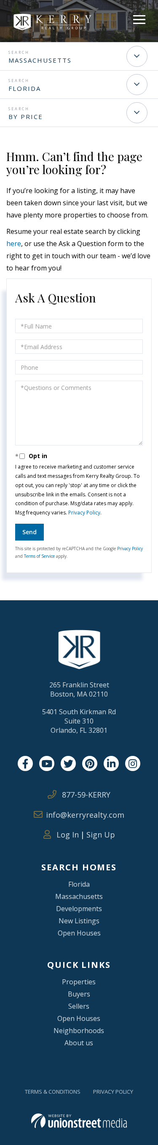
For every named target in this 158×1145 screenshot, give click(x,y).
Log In (66, 835)
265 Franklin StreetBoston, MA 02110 (79, 689)
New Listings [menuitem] (79, 920)
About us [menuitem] (78, 1042)
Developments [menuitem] (79, 908)
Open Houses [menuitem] (79, 933)
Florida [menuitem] (79, 884)
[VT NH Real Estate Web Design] (79, 1120)
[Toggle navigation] (139, 18)
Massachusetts (40, 60)
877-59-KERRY (85, 795)
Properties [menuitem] (79, 981)
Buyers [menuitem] (79, 994)
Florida (24, 88)
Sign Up (100, 835)
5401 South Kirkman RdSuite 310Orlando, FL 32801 (79, 721)
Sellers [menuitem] (78, 1006)
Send (29, 532)
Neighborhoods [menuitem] (79, 1030)
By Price (25, 116)
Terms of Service (39, 556)
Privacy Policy (84, 512)
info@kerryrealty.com (85, 815)
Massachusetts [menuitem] (79, 896)
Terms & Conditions (52, 1091)
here (13, 243)
